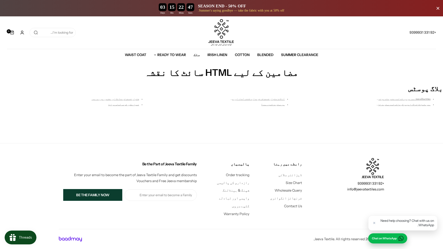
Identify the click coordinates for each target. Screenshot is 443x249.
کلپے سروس (240, 206)
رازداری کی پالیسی (233, 183)
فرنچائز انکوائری (286, 198)
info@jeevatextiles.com (365, 189)
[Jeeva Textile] (221, 32)
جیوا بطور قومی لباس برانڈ (123, 104)
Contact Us (293, 206)
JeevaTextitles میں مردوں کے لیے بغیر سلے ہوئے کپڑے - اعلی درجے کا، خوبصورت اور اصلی (382, 99)
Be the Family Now (92, 195)
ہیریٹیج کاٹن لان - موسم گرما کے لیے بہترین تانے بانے (400, 104)
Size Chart (294, 183)
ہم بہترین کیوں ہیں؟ (273, 104)
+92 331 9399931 (371, 183)
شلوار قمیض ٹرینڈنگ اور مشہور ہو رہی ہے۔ (115, 99)
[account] (22, 32)
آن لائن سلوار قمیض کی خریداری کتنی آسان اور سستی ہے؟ (254, 99)
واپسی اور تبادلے (234, 198)
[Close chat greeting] (374, 222)
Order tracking (237, 175)
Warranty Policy (236, 214)
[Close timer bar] (438, 8)
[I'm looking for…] (36, 32)
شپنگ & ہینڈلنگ (236, 190)
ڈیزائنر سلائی (290, 175)
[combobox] (53, 32)
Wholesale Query (288, 190)
